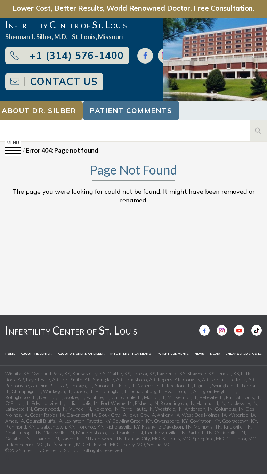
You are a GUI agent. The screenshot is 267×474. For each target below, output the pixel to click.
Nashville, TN (75, 438)
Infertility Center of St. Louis (71, 330)
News (199, 353)
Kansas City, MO (142, 438)
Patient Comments (131, 110)
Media (215, 353)
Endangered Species (244, 353)
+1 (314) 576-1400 (77, 55)
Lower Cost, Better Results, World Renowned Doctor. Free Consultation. (133, 7)
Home (10, 353)
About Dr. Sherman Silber (81, 353)
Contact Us (64, 81)
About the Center (36, 353)
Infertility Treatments (130, 353)
